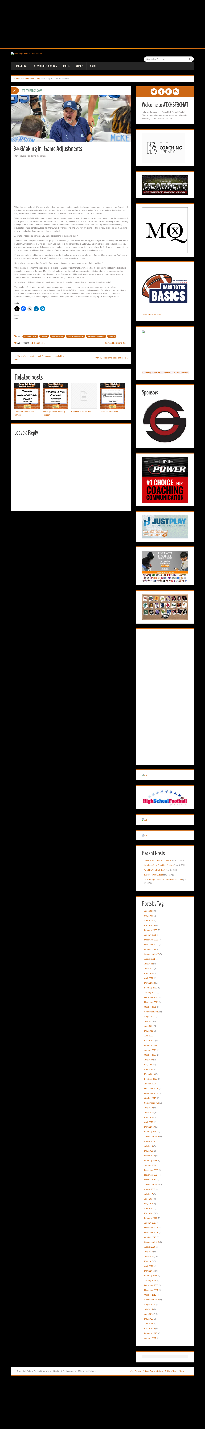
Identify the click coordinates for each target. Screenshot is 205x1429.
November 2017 (151, 1175)
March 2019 (149, 1127)
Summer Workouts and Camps (157, 860)
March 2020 (149, 1074)
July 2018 (148, 1146)
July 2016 (148, 1252)
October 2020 (150, 1055)
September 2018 (151, 1136)
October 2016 (150, 1237)
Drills (66, 66)
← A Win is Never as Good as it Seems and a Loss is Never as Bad (41, 358)
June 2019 (149, 1112)
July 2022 (148, 964)
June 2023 (149, 911)
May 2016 (148, 1261)
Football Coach (57, 336)
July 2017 (148, 1194)
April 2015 (148, 1324)
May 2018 (148, 1151)
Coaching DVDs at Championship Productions (165, 373)
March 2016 (149, 1271)
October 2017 (150, 1180)
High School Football (75, 336)
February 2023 (150, 930)
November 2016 (151, 1232)
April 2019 (148, 1122)
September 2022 (151, 954)
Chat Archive (20, 66)
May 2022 (148, 973)
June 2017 (149, 1199)
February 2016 (150, 1276)
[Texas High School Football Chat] (26, 53)
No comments (23, 343)
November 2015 (151, 1290)
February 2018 (150, 1160)
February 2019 (150, 1132)
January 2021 (150, 1050)
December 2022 (151, 940)
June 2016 (149, 1256)
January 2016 (150, 1280)
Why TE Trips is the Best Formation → (111, 358)
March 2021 (149, 1040)
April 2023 (148, 920)
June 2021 (149, 1026)
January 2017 (150, 1223)
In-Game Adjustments (96, 336)
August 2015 (149, 1304)
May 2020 (148, 1064)
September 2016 (151, 1242)
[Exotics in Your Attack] (112, 396)
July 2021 (148, 1021)
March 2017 (149, 1213)
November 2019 (151, 1093)
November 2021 (151, 1002)
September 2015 (151, 1300)
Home (16, 79)
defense (44, 336)
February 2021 (150, 1045)
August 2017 (149, 1189)
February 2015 (150, 1333)
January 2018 (150, 1165)
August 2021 (149, 1016)
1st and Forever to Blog (45, 66)
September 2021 (151, 1012)
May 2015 (148, 1319)
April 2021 (148, 1036)
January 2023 (150, 935)
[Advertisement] (102, 24)
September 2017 (151, 1184)
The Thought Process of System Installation (163, 880)
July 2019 (148, 1108)
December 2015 (151, 1285)
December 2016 (151, 1228)
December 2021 (151, 997)
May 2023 (148, 916)
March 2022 (149, 983)
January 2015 (150, 1338)
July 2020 (148, 1060)
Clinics (79, 66)
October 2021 (150, 1007)
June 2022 (149, 968)
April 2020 (148, 1069)
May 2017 (148, 1204)
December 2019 (151, 1088)
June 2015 (149, 1314)
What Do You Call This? (81, 412)
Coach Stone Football (151, 314)
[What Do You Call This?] (84, 396)
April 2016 (148, 1266)
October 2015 (150, 1295)
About (93, 66)
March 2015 (149, 1328)
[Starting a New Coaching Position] (56, 396)
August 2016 (149, 1247)
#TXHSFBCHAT (30, 336)
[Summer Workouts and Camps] (27, 396)
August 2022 (149, 959)
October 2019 (150, 1098)
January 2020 (150, 1084)
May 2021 (148, 1031)
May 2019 (148, 1117)
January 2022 (150, 992)
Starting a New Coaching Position (159, 865)
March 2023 (149, 925)
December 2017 (151, 1170)
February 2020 (150, 1079)
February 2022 (150, 988)
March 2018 (149, 1156)
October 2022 (150, 949)
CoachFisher (39, 343)
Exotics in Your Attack (109, 412)
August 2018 (149, 1141)
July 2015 (148, 1309)
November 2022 (151, 944)
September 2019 (151, 1103)
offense (112, 336)
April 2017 (148, 1208)
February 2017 (150, 1218)
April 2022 (148, 978)
